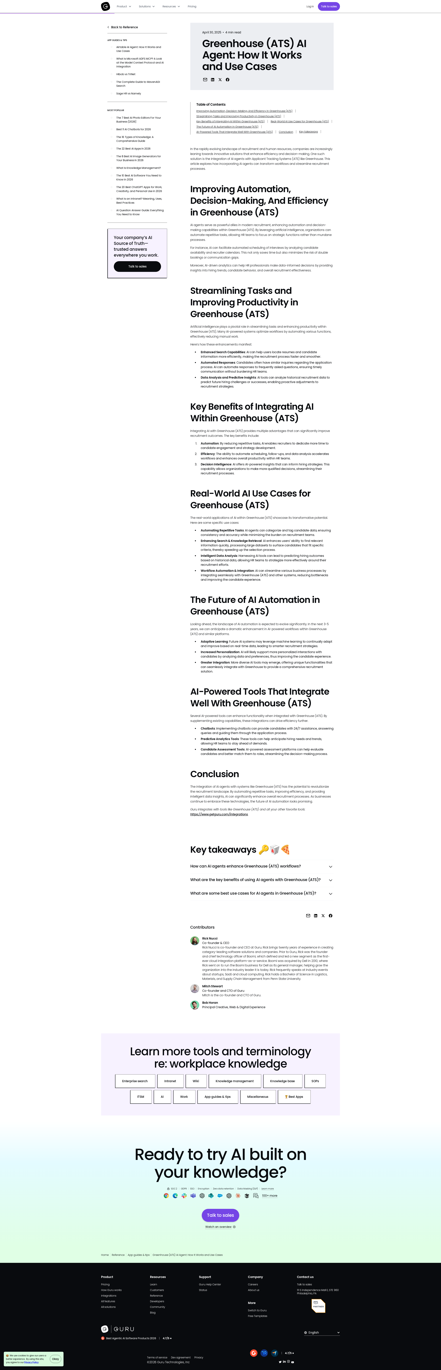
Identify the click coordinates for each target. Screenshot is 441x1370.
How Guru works (111, 1290)
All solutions (108, 1307)
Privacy (198, 1357)
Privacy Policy (31, 1362)
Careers (253, 1284)
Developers (157, 1301)
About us (253, 1290)
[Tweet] (220, 80)
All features (108, 1301)
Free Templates (257, 1316)
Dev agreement (181, 1357)
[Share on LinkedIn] (213, 80)
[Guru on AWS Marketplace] (318, 1306)
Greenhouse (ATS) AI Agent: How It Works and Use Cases (188, 1255)
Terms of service (157, 1357)
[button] (124, 6)
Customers (157, 1290)
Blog (152, 1312)
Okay (55, 1359)
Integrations (108, 1296)
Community (157, 1307)
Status (203, 1290)
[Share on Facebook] (228, 80)
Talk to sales (329, 6)
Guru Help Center (210, 1284)
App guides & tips (139, 1255)
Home (105, 1255)
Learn (153, 1284)
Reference (118, 1255)
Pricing (192, 6)
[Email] (205, 80)
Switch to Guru (257, 1310)
